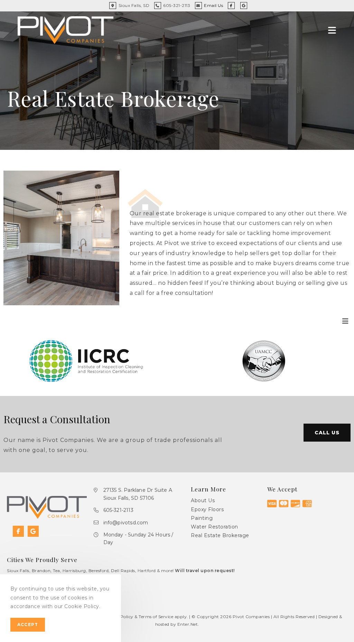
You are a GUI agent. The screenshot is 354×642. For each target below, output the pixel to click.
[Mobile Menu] (332, 30)
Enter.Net (187, 624)
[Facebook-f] (18, 531)
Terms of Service (156, 616)
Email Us (213, 5)
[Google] (33, 531)
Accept (27, 624)
